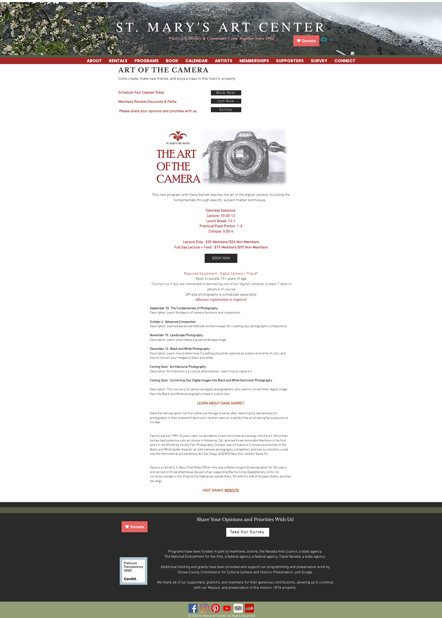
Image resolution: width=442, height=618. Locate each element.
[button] (118, 61)
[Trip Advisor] (238, 608)
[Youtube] (226, 608)
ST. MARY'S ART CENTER (221, 26)
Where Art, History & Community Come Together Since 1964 (221, 38)
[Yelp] (249, 608)
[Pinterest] (215, 608)
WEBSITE (231, 490)
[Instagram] (204, 608)
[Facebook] (193, 608)
